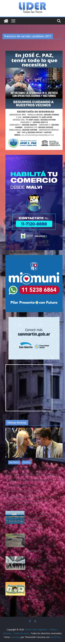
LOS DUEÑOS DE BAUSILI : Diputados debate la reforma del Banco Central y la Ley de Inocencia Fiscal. (42, 590)
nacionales (14, 462)
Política (26, 462)
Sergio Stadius (34, 491)
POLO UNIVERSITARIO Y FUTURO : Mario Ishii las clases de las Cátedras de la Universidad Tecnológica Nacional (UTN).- (43, 566)
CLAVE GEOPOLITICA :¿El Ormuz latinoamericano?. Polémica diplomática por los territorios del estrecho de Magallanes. (43, 519)
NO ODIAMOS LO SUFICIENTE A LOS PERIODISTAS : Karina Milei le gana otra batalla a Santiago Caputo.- (33, 477)
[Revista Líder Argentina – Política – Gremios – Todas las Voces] (6, 21)
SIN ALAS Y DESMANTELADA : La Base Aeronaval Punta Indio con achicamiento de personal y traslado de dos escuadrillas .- (44, 541)
